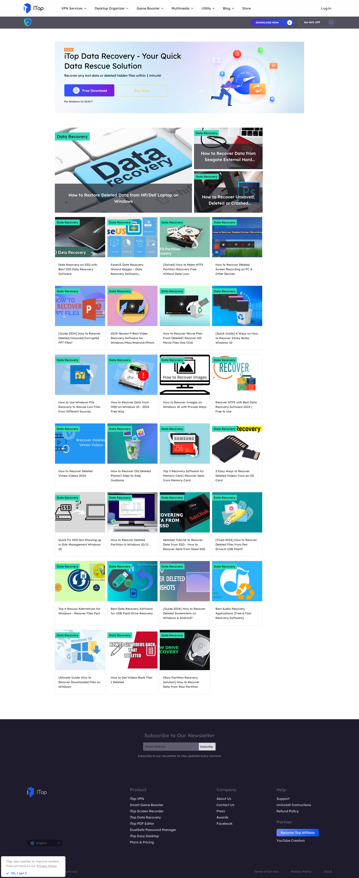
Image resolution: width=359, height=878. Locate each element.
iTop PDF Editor (142, 823)
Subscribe (206, 746)
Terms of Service (266, 871)
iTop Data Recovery (145, 817)
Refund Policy (288, 811)
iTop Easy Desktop (144, 836)
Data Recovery (72, 136)
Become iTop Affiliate (298, 833)
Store (246, 8)
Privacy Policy (301, 871)
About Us (223, 799)
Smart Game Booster (146, 805)
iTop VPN (137, 799)
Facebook (224, 823)
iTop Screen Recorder (147, 811)
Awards (222, 817)
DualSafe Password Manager (153, 830)
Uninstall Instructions (294, 805)
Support (283, 799)
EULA (328, 871)
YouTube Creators (291, 840)
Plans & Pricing (142, 842)
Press (220, 811)
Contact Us (225, 805)
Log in (326, 8)
